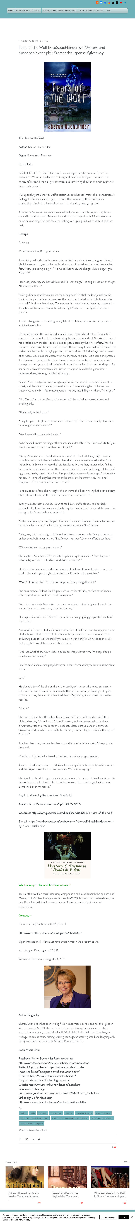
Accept (123, 1217)
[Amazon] (117, 2)
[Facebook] (105, 2)
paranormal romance (84, 1113)
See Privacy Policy (22, 1219)
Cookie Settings (108, 1217)
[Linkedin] (125, 2)
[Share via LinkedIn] (33, 1139)
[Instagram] (109, 2)
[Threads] (113, 2)
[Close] (131, 1217)
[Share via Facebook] (20, 1139)
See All (126, 1161)
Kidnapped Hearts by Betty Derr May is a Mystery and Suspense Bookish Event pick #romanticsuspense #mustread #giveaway (24, 1194)
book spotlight (56, 1113)
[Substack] (97, 2)
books (32, 1113)
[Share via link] (39, 1139)
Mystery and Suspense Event (102, 1118)
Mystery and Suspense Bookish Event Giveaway (69, 1118)
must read (43, 1113)
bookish (23, 1113)
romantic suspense (103, 1113)
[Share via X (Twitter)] (26, 1139)
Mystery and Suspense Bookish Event (34, 1118)
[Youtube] (121, 2)
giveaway (69, 1113)
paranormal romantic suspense (31, 1123)
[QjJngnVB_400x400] (101, 2)
